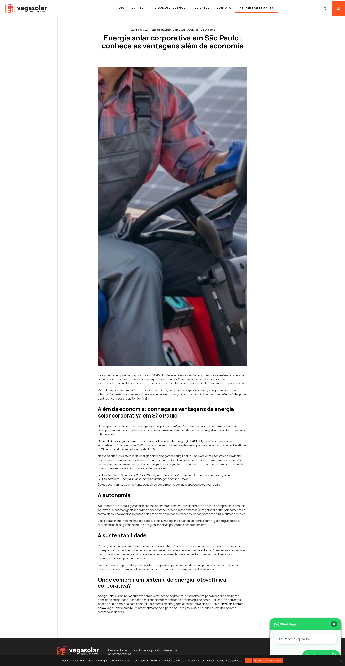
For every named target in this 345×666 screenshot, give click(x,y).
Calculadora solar (257, 8)
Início (119, 7)
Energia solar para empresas (200, 29)
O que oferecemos (170, 7)
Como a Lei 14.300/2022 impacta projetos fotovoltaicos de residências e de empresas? (177, 475)
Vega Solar (231, 394)
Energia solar (178, 29)
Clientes (202, 7)
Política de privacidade (268, 660)
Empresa (139, 7)
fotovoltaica (203, 550)
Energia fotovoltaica (162, 29)
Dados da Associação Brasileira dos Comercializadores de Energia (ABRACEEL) (150, 441)
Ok (248, 660)
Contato (224, 7)
